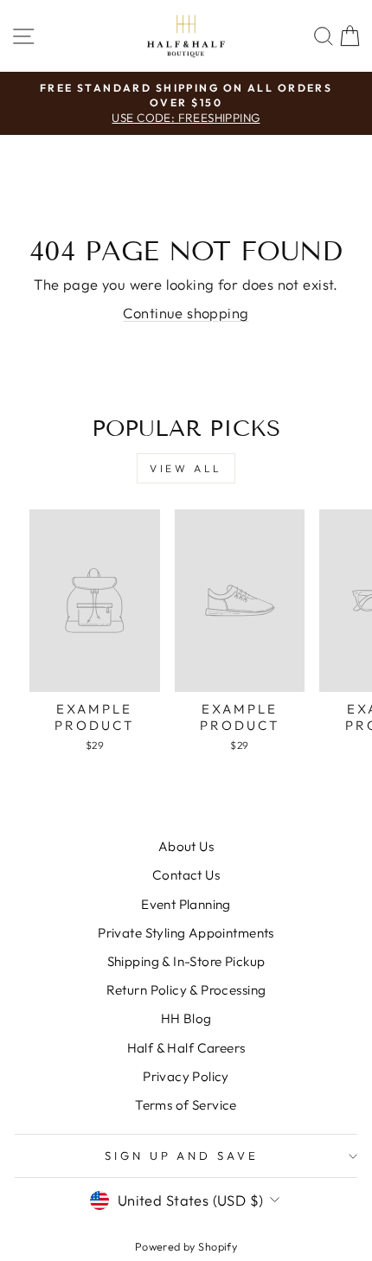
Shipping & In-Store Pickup (186, 961)
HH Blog (186, 1018)
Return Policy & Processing (186, 990)
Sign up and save (182, 1155)
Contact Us (186, 875)
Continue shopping (185, 313)
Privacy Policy (186, 1076)
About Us (186, 846)
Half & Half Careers (186, 1048)
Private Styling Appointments (186, 933)
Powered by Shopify (186, 1246)
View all (186, 468)
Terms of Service (186, 1105)
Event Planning (186, 904)
